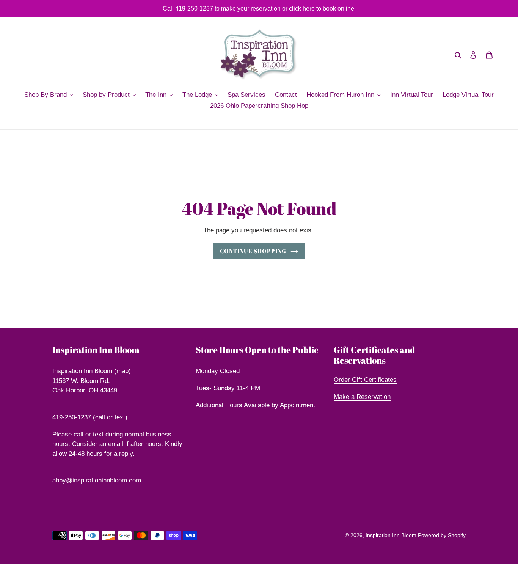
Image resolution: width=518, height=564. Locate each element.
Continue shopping (253, 251)
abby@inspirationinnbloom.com (96, 480)
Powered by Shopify (442, 535)
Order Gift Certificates (365, 379)
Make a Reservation (362, 396)
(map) (122, 371)
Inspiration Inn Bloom (392, 535)
